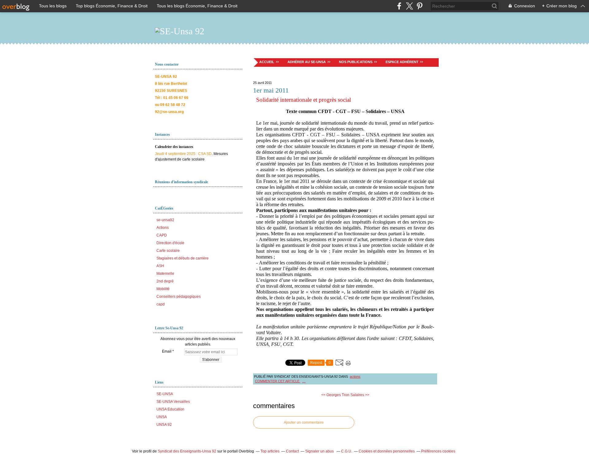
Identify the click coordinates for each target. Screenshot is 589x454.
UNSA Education (170, 409)
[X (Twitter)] (409, 5)
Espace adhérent (402, 62)
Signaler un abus (320, 451)
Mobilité (163, 289)
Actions (162, 227)
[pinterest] (419, 5)
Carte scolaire (168, 250)
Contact (292, 451)
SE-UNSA (164, 394)
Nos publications (355, 62)
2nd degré (165, 281)
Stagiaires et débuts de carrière (182, 258)
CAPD (161, 235)
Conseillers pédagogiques (178, 296)
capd (160, 304)
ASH (160, 266)
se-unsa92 (165, 220)
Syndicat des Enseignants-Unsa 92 (187, 451)
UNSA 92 (164, 424)
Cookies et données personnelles (387, 451)
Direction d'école (170, 243)
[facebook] (399, 5)
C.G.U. (346, 451)
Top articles (269, 451)
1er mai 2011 (271, 90)
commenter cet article (277, 381)
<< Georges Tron (335, 395)
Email (166, 351)
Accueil (266, 62)
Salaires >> (359, 395)
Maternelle (165, 273)
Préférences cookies (438, 451)
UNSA (161, 417)
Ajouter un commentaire (304, 422)
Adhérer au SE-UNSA (306, 62)
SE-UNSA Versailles (173, 401)
